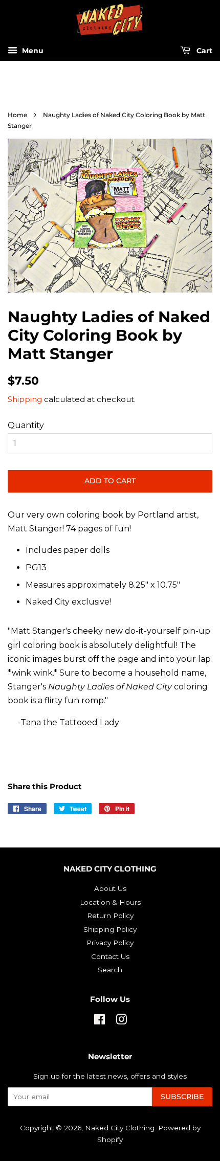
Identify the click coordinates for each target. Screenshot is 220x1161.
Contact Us (110, 956)
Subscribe (182, 1096)
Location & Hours (110, 902)
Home (17, 115)
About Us (110, 888)
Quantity (26, 425)
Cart (203, 51)
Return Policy (110, 915)
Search (110, 970)
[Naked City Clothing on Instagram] (121, 1021)
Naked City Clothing (120, 1128)
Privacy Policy (110, 943)
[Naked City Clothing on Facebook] (99, 1021)
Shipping (25, 399)
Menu (31, 51)
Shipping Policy (110, 929)
